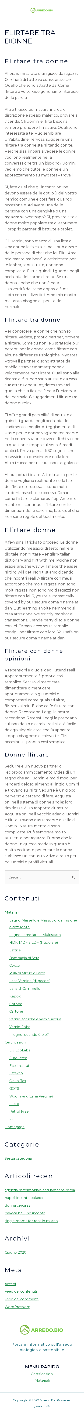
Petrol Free (19, 1111)
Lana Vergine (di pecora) (29, 981)
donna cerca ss (17, 1205)
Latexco (16, 1073)
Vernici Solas (19, 1027)
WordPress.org (17, 1307)
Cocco (14, 965)
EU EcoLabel (20, 1050)
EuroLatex (18, 1058)
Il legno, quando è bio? (29, 1035)
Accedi (10, 1284)
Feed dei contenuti (21, 1291)
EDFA (14, 1104)
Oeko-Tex (17, 1081)
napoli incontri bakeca (24, 1198)
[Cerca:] (42, 877)
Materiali (12, 912)
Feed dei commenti (21, 1299)
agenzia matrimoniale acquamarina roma (40, 1190)
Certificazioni (15, 1042)
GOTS (14, 1089)
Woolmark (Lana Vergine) (31, 1096)
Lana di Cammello (24, 988)
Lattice (15, 950)
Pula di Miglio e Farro (27, 973)
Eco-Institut (19, 1066)
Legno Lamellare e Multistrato (35, 935)
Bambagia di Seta (24, 958)
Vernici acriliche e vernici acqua (35, 1019)
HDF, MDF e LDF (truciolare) (33, 942)
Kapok (15, 996)
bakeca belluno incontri (25, 1213)
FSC (12, 1119)
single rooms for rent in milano (31, 1221)
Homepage (14, 1127)
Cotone (15, 1004)
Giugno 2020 (15, 1252)
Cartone (16, 1011)
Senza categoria (18, 1158)
